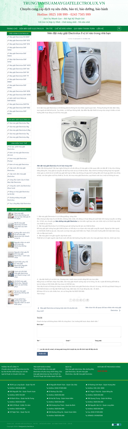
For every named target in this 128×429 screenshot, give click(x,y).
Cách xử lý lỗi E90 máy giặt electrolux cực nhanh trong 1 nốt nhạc (22, 274)
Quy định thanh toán (84, 29)
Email (68, 340)
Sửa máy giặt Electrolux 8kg (19, 137)
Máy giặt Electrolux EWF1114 (19, 104)
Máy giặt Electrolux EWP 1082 (19, 108)
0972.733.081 (20, 395)
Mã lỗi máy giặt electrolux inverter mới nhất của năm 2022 (20, 225)
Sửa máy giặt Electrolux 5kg (19, 127)
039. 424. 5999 (99, 388)
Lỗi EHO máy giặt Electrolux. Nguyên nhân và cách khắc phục (21, 284)
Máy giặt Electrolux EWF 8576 (19, 91)
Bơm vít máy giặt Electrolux (19, 164)
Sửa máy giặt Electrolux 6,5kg (19, 130)
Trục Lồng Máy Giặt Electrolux (20, 203)
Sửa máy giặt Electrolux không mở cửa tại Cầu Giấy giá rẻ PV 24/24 (22, 216)
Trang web (98, 340)
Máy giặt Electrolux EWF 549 (19, 69)
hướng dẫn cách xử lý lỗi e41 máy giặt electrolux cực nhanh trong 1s (22, 235)
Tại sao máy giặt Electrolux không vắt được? (21, 292)
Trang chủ (12, 29)
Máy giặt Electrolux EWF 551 (19, 72)
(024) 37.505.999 (60, 388)
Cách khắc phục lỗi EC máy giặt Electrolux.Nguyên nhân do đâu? (21, 264)
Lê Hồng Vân (86, 38)
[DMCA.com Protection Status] (116, 424)
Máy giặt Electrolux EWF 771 (19, 76)
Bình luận (40, 324)
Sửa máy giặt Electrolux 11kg (19, 123)
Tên (38, 340)
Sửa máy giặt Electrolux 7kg (19, 134)
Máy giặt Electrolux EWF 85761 (20, 95)
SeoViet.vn (30, 426)
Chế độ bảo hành (63, 29)
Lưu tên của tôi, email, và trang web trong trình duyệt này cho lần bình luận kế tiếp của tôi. (69, 349)
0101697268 (98, 415)
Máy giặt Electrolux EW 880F (19, 37)
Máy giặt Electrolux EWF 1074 (19, 44)
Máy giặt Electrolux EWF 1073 (19, 40)
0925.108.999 (20, 402)
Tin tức (49, 29)
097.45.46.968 (20, 388)
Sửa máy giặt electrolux (31, 29)
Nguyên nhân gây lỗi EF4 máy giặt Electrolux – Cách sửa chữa (22, 254)
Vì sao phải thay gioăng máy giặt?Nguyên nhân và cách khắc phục (22, 301)
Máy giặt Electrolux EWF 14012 (20, 65)
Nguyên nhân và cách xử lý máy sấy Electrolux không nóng (22, 245)
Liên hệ (100, 29)
